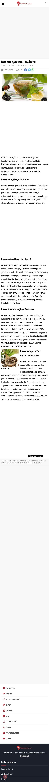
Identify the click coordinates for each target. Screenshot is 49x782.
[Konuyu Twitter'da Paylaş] (29, 69)
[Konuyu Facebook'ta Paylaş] (25, 69)
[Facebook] (21, 756)
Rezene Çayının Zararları (33, 463)
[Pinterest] (27, 756)
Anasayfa (4, 65)
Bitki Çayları (12, 65)
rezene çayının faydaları (17, 463)
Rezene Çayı (15, 461)
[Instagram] (24, 756)
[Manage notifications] (5, 777)
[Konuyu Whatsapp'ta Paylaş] (32, 69)
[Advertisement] (24, 32)
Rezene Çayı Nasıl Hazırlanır (28, 461)
